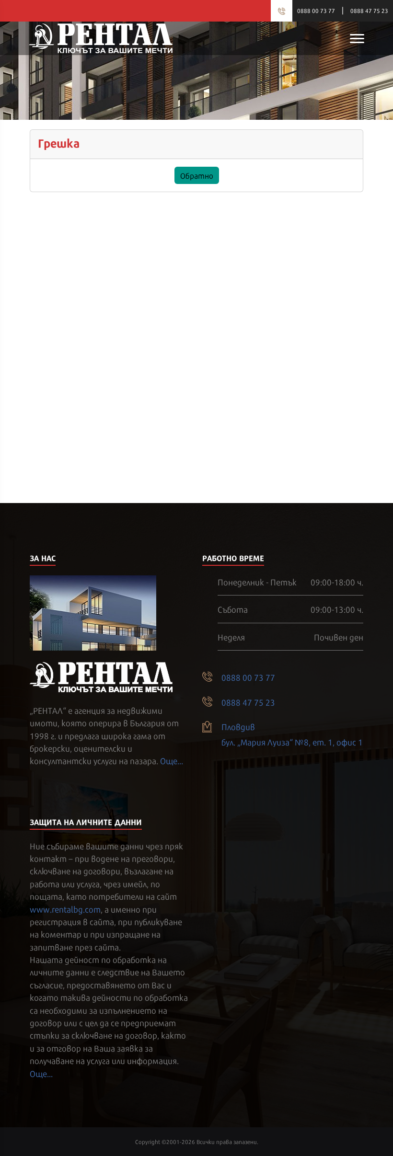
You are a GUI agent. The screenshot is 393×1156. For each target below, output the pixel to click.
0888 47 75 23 (369, 10)
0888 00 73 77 (316, 10)
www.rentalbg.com (65, 909)
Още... (171, 760)
